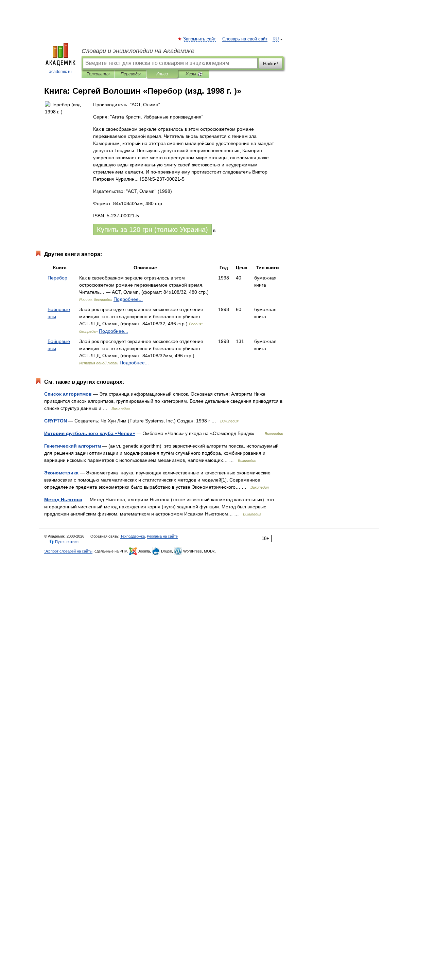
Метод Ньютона (63, 499)
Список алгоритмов (68, 394)
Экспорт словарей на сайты (68, 551)
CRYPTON (55, 420)
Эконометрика (61, 472)
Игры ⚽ (194, 74)
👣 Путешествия (64, 542)
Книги (162, 74)
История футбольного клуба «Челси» (89, 433)
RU (276, 39)
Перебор (57, 278)
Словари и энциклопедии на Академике (138, 51)
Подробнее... (128, 299)
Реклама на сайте (162, 536)
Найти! (270, 63)
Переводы (131, 74)
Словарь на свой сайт (244, 39)
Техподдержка (132, 536)
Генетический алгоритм (72, 446)
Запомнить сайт (200, 39)
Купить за (152, 229)
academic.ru (60, 71)
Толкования (98, 74)
